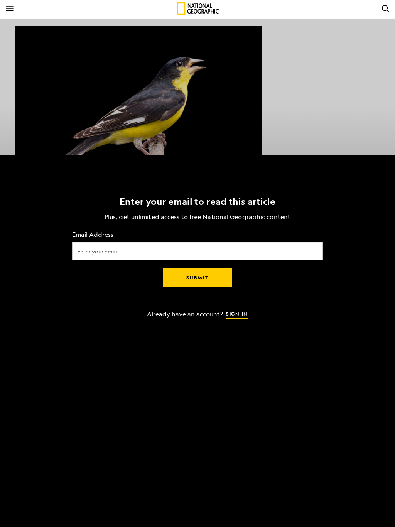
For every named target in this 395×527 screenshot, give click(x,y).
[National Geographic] (198, 8)
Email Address (92, 234)
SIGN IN (237, 314)
